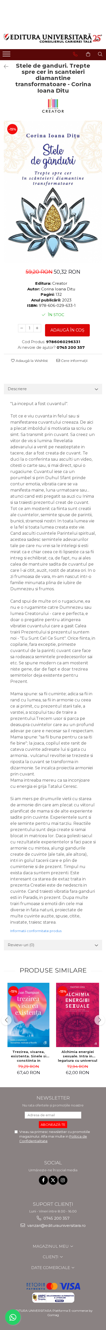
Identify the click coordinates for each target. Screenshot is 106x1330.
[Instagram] (62, 1180)
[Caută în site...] (100, 54)
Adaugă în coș (67, 330)
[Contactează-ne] (75, 54)
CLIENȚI (51, 1256)
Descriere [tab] (17, 388)
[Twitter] (53, 1180)
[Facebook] (43, 1180)
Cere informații (73, 360)
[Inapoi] (4, 67)
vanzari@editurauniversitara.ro (56, 1225)
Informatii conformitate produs (35, 931)
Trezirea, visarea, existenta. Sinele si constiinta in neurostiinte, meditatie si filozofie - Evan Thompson (28, 1056)
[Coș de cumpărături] (88, 54)
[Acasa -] (53, 38)
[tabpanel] (53, 192)
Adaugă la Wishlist (31, 360)
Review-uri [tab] (21, 944)
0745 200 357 (55, 1218)
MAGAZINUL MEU (51, 1246)
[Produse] (7, 55)
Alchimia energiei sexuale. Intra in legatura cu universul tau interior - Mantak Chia (77, 1056)
